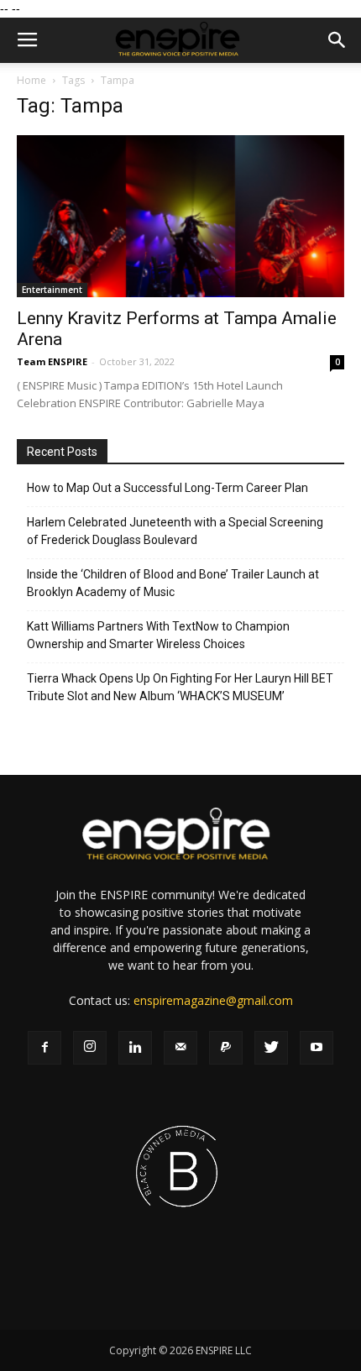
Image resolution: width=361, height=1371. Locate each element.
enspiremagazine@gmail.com (213, 1000)
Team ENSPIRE (52, 361)
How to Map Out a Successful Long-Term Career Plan (167, 488)
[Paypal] (226, 1048)
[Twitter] (271, 1048)
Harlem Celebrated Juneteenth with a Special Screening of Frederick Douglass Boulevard (175, 531)
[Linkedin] (135, 1048)
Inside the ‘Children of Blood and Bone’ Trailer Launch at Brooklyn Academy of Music (173, 583)
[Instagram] (90, 1048)
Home (31, 80)
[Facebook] (44, 1048)
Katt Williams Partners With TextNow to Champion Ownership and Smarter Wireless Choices (158, 635)
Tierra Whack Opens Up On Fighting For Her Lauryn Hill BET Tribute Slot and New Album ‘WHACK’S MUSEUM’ (180, 687)
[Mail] (180, 1048)
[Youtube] (316, 1048)
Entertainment (52, 290)
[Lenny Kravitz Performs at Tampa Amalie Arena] (180, 216)
